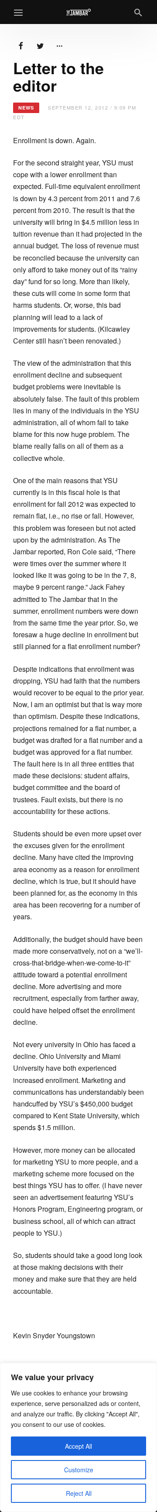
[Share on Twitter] (40, 45)
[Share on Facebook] (21, 45)
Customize (78, 1469)
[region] (78, 1437)
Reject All (79, 1493)
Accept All (78, 1446)
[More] (59, 45)
